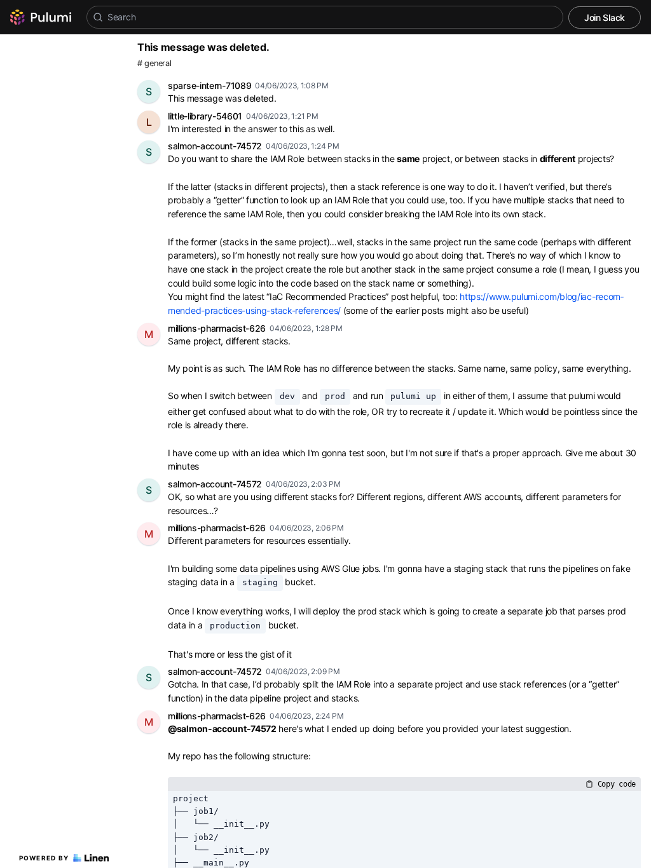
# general (154, 63)
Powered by (44, 858)
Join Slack (604, 17)
